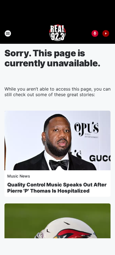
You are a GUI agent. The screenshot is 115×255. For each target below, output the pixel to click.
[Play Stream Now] (105, 33)
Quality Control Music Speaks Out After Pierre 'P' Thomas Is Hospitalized (57, 188)
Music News (18, 176)
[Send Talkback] (95, 33)
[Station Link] (57, 33)
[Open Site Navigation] (7, 33)
